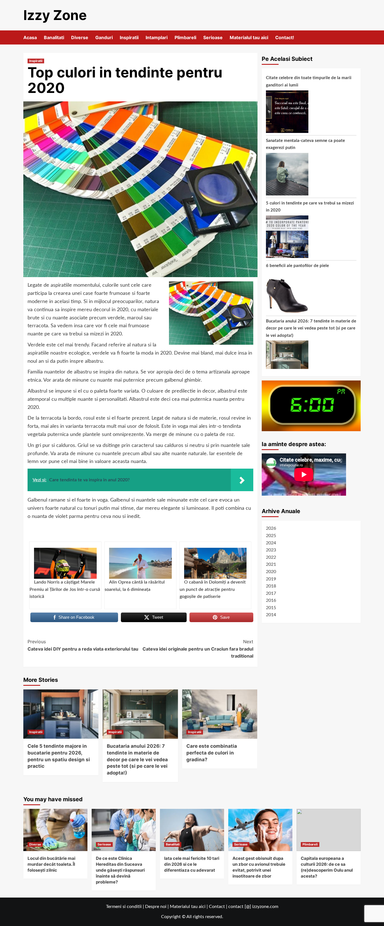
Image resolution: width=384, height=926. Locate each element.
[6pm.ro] (311, 405)
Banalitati (54, 37)
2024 (271, 542)
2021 (271, 564)
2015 (271, 607)
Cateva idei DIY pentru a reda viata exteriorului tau (83, 645)
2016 (271, 600)
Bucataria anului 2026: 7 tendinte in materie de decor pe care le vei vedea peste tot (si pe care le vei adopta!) (137, 759)
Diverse (79, 37)
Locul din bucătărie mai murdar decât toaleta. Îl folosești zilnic (51, 864)
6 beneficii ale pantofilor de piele (297, 266)
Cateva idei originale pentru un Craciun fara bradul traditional (198, 649)
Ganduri (104, 37)
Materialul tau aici (249, 37)
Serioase (213, 37)
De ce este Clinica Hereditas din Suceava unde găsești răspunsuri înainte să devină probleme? (120, 870)
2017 (271, 593)
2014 (271, 615)
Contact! (284, 37)
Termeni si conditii (124, 906)
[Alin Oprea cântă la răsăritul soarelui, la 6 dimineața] (140, 563)
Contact (217, 906)
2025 (271, 535)
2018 (271, 586)
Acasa (30, 37)
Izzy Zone (55, 15)
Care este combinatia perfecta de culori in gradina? (211, 752)
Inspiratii (129, 37)
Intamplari (157, 37)
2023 (271, 550)
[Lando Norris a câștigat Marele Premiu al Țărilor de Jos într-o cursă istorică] (65, 563)
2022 (271, 557)
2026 (271, 528)
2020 (271, 571)
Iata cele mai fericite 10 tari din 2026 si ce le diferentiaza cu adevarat (191, 864)
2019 (271, 578)
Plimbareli (185, 37)
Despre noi (155, 906)
